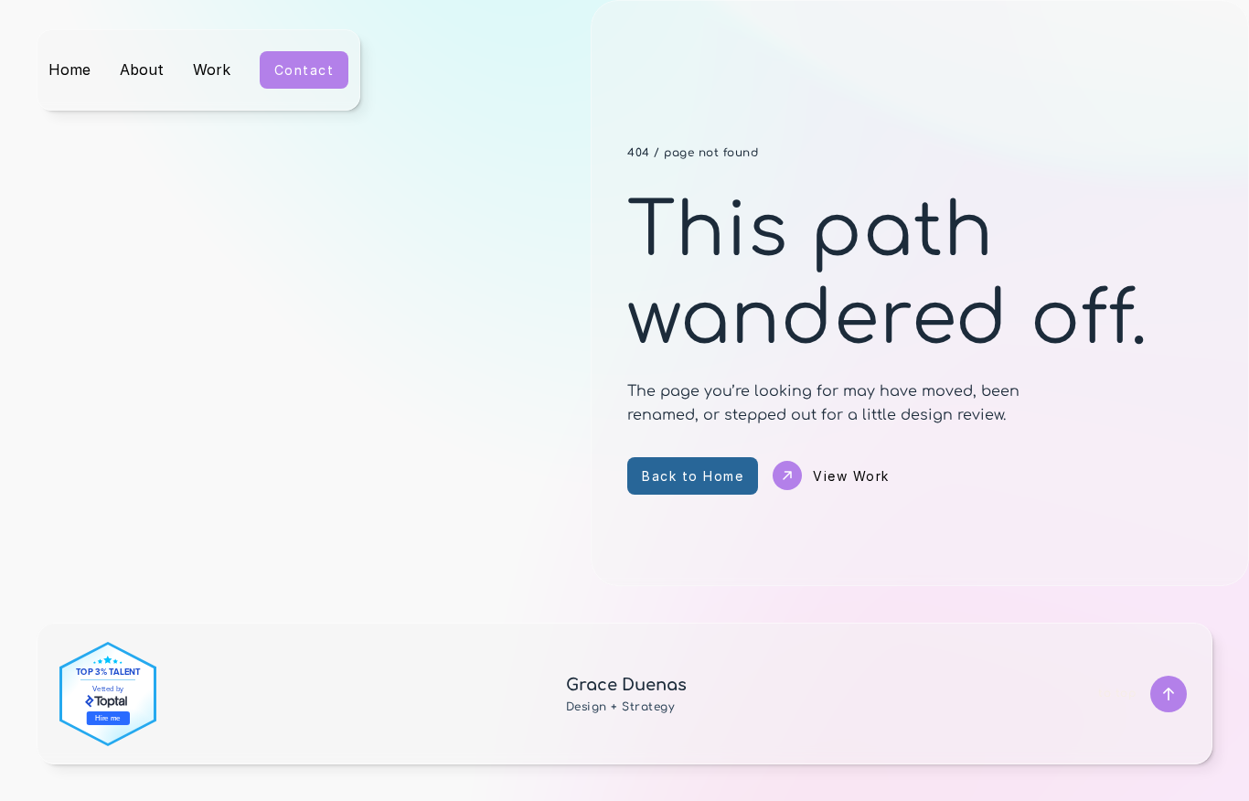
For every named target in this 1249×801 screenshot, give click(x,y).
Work (211, 69)
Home (69, 69)
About (142, 69)
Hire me (108, 717)
